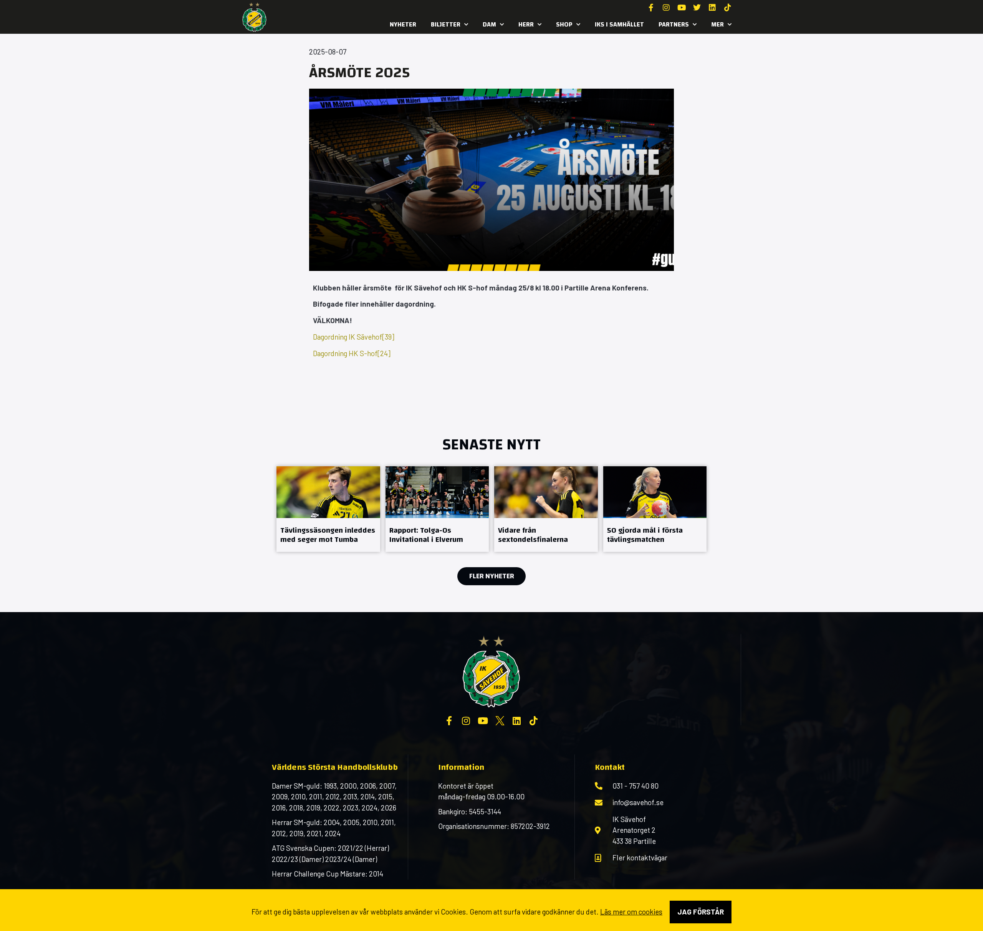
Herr (526, 24)
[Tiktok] (727, 7)
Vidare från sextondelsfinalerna (533, 534)
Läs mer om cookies (631, 911)
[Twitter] (697, 7)
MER (717, 24)
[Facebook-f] (651, 7)
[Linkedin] (712, 7)
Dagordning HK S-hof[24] (352, 353)
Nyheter (403, 24)
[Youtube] (681, 7)
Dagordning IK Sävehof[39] (353, 336)
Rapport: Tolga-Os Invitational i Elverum (426, 534)
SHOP (564, 24)
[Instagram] (666, 7)
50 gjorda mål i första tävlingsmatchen (645, 534)
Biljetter (445, 24)
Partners (674, 24)
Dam (489, 24)
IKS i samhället (619, 24)
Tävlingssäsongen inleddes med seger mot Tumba (327, 534)
